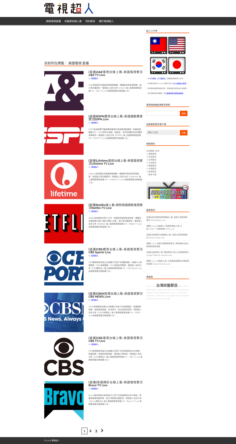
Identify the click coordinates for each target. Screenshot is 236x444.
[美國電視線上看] (176, 53)
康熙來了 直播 (165, 296)
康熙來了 (155, 290)
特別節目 (90, 21)
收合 (158, 151)
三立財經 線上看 (179, 290)
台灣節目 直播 (157, 299)
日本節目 (152, 163)
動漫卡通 (152, 174)
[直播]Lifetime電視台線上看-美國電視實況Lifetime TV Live (115, 162)
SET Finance (172, 293)
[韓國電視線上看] (158, 73)
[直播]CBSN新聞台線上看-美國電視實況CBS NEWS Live (115, 295)
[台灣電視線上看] (158, 53)
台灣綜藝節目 (167, 285)
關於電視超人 (106, 21)
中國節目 (152, 168)
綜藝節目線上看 (73, 21)
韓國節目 (152, 165)
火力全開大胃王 (181, 293)
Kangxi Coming (151, 286)
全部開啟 (150, 151)
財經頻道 (149, 290)
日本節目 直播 (166, 299)
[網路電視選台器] (167, 198)
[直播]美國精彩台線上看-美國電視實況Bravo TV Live (115, 384)
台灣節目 (152, 160)
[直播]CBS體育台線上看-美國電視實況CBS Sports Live (115, 251)
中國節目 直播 (174, 296)
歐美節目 (152, 171)
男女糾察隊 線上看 (162, 293)
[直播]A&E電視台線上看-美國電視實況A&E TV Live (115, 73)
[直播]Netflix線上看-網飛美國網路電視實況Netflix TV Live (115, 206)
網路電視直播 (53, 21)
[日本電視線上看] (176, 73)
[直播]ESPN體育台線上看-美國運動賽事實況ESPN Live (115, 118)
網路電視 (152, 154)
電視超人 (95, 78)
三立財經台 (157, 296)
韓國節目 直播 (162, 290)
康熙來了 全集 (152, 293)
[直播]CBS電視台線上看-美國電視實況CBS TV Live (115, 339)
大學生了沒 (170, 290)
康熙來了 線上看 (183, 286)
